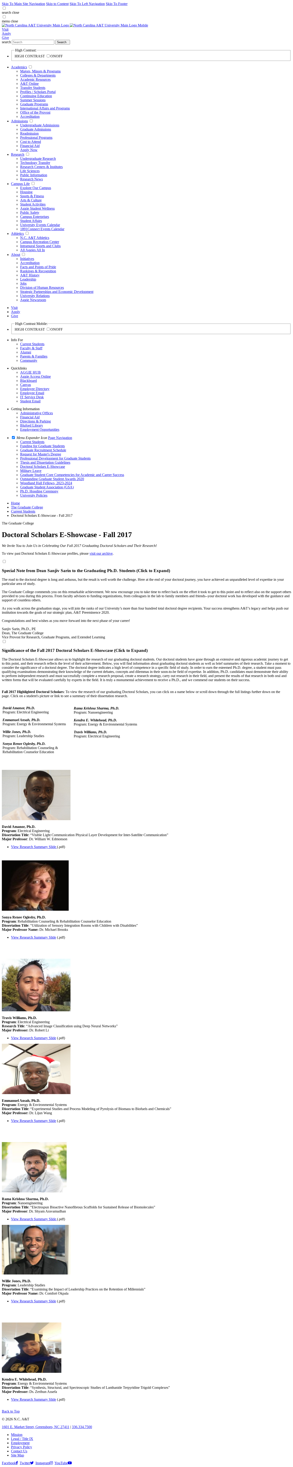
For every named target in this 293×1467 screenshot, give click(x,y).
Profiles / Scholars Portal (38, 92)
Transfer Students (32, 88)
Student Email (30, 401)
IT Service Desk (32, 397)
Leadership (28, 279)
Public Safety (29, 212)
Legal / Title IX (22, 1439)
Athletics (17, 234)
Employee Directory (34, 389)
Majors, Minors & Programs (40, 71)
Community (28, 360)
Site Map (17, 1455)
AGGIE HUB (30, 372)
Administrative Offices (36, 413)
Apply (6, 33)
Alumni (25, 352)
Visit (5, 29)
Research (17, 154)
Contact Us (19, 1451)
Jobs (23, 283)
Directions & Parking (35, 421)
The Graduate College (27, 507)
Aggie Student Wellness (37, 208)
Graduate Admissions (35, 129)
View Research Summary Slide (33, 847)
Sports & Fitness (32, 196)
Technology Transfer (35, 163)
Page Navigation (60, 438)
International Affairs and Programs (45, 108)
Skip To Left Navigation (87, 4)
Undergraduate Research (38, 159)
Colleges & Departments (38, 75)
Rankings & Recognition (38, 271)
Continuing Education (36, 96)
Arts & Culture (31, 200)
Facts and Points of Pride (38, 267)
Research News (31, 179)
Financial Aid (30, 146)
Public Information (33, 175)
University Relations (35, 296)
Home (15, 503)
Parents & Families (33, 356)
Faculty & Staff (31, 348)
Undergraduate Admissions (39, 125)
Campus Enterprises (34, 217)
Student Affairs (31, 221)
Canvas (25, 385)
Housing (26, 192)
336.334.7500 (82, 1427)
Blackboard (28, 381)
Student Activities (33, 204)
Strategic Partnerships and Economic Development (56, 292)
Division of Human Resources (42, 287)
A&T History (30, 275)
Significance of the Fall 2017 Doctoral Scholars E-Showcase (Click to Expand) (75, 650)
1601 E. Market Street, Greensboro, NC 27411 (35, 1427)
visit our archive (101, 553)
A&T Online (29, 84)
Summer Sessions (33, 100)
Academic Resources (35, 79)
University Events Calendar (40, 225)
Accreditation (30, 116)
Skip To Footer (117, 4)
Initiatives (27, 259)
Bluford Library (31, 425)
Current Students (32, 344)
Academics (19, 67)
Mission (16, 1435)
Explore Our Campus (35, 188)
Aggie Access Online (35, 376)
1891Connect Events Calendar (42, 229)
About (15, 255)
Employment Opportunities (39, 429)
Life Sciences (30, 171)
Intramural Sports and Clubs (40, 246)
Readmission (29, 133)
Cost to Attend (30, 142)
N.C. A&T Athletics (34, 238)
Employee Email (32, 393)
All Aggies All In (32, 250)
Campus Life (20, 184)
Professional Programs (36, 137)
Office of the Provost (35, 112)
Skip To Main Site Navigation (23, 4)
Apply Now (29, 150)
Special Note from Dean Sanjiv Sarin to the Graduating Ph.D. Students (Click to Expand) (86, 570)
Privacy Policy (21, 1447)
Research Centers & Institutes (41, 167)
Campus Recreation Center (39, 242)
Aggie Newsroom (33, 300)
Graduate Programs (34, 104)
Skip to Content (57, 4)
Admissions (19, 121)
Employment (20, 1443)
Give (5, 38)
